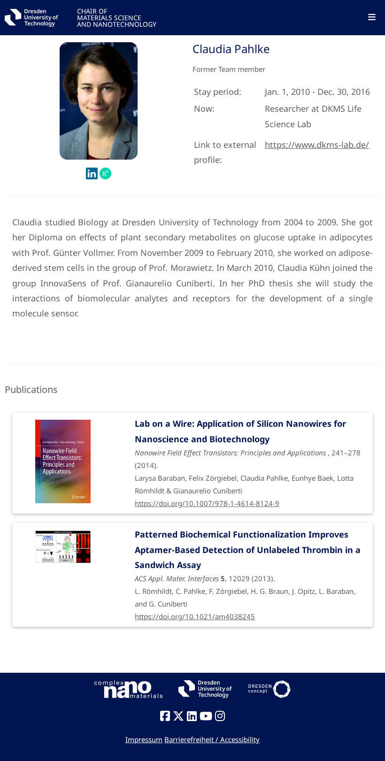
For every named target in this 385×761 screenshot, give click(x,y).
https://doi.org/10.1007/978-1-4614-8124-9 (207, 503)
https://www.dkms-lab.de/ (317, 144)
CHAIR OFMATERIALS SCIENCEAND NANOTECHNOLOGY (116, 17)
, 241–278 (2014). (248, 456)
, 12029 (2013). (248, 568)
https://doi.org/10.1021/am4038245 (195, 616)
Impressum (143, 739)
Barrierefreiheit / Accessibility (212, 739)
